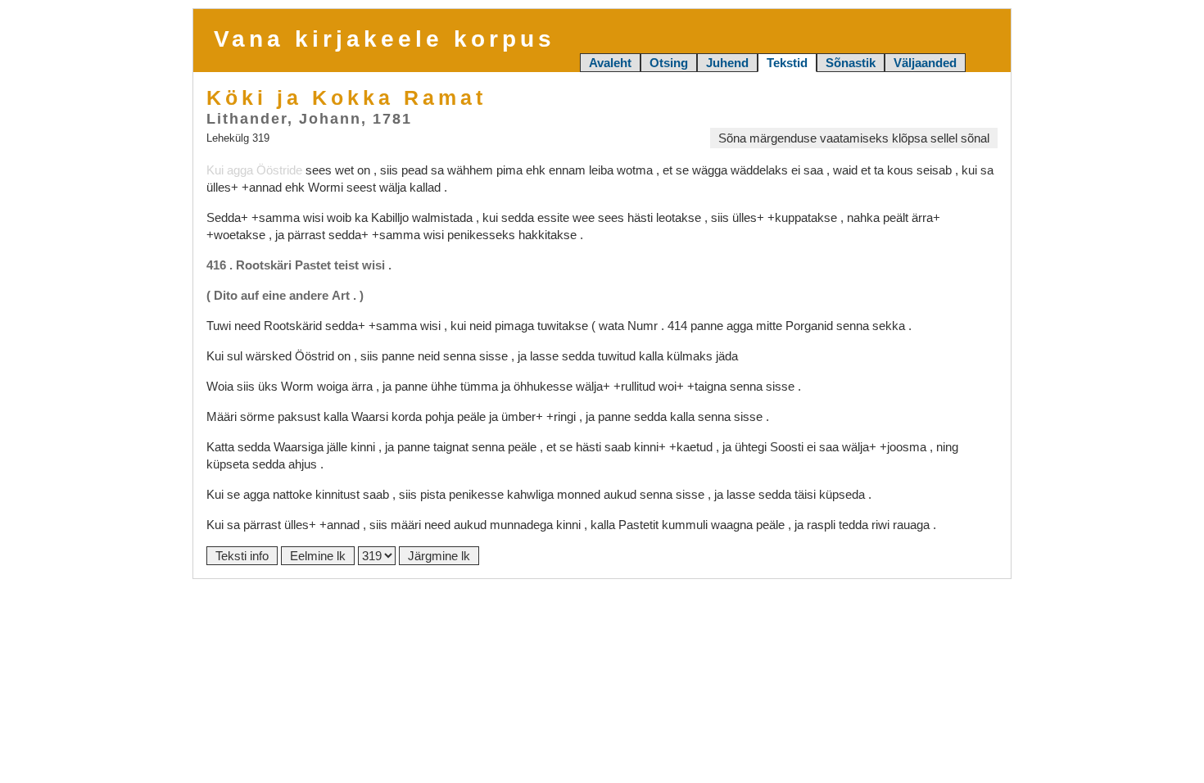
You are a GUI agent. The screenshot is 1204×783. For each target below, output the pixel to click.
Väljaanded (925, 63)
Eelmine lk (318, 556)
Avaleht (610, 63)
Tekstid (787, 63)
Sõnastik (851, 63)
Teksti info (242, 556)
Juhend (727, 63)
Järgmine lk (439, 556)
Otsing (669, 63)
